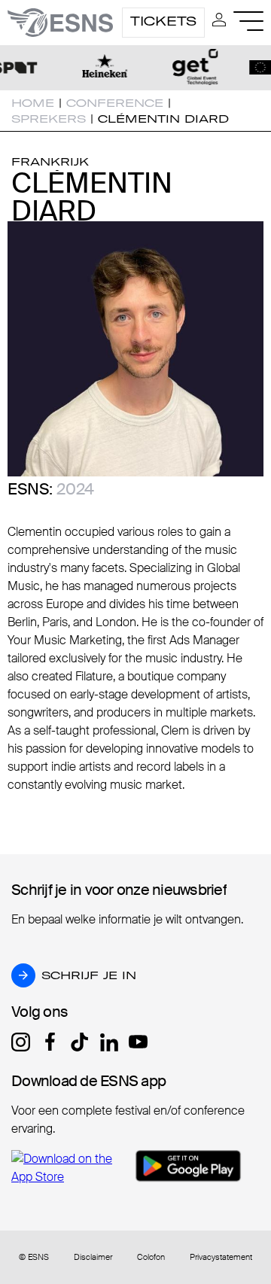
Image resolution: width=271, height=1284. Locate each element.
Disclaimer (93, 1257)
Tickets (163, 21)
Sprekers (48, 119)
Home (32, 103)
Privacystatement (221, 1257)
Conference (114, 103)
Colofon (151, 1257)
